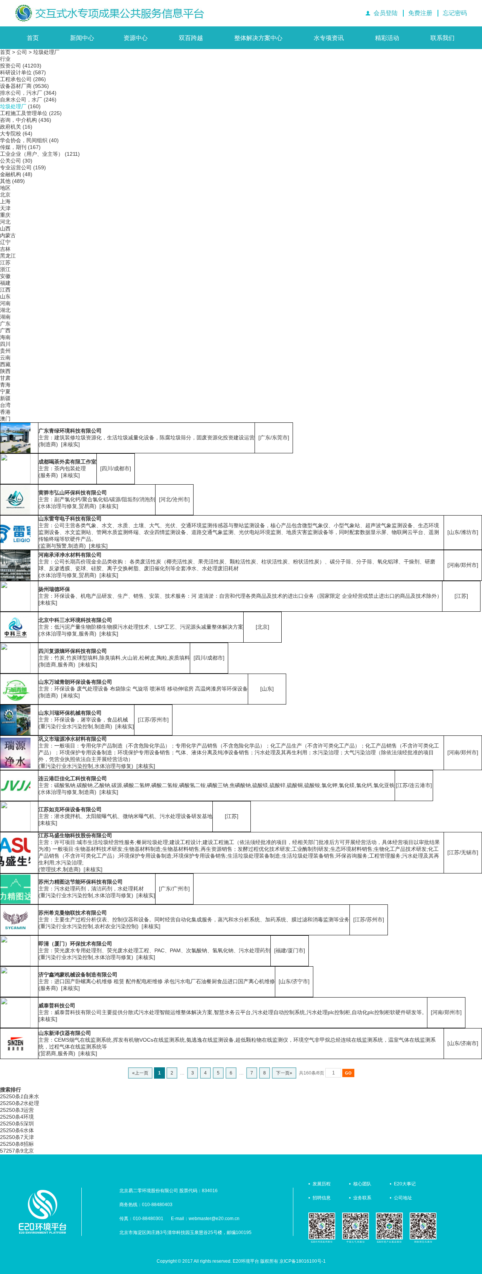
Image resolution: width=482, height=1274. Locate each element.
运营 (28, 1110)
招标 (28, 1144)
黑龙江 (8, 256)
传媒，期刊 (13, 147)
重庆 (5, 215)
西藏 (5, 364)
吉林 (5, 249)
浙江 (5, 269)
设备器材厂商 (16, 86)
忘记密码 (455, 13)
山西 (5, 229)
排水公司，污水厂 (21, 93)
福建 (5, 283)
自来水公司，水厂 (21, 100)
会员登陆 (386, 13)
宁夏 (5, 391)
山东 (5, 296)
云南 (5, 358)
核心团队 (362, 1184)
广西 (5, 330)
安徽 (5, 276)
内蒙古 (8, 235)
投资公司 (10, 66)
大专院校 (10, 133)
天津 (5, 208)
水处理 (31, 1103)
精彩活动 (387, 38)
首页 (33, 38)
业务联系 (362, 1197)
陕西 (5, 371)
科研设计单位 (16, 72)
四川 (5, 344)
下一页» (284, 1073)
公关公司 (10, 161)
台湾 (5, 405)
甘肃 (5, 378)
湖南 (5, 317)
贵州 (5, 351)
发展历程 (322, 1184)
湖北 (5, 310)
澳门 (5, 419)
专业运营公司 (16, 167)
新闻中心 (82, 38)
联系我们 (442, 38)
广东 (5, 324)
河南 (5, 303)
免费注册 (420, 13)
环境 (28, 1117)
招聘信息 (322, 1197)
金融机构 (10, 174)
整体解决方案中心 (258, 38)
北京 (5, 195)
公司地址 (403, 1197)
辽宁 (5, 242)
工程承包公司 (16, 79)
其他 (5, 181)
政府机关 (10, 127)
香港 (5, 412)
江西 (5, 290)
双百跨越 (191, 38)
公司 (22, 52)
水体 (28, 1130)
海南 (5, 337)
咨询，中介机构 (18, 120)
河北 (5, 222)
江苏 (5, 262)
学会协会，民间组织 (23, 140)
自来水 (31, 1096)
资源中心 (136, 38)
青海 (5, 385)
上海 (5, 201)
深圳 (28, 1124)
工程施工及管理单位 (23, 113)
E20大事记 (405, 1184)
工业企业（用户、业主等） (31, 154)
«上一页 (140, 1073)
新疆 (5, 398)
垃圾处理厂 (46, 52)
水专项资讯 (329, 38)
